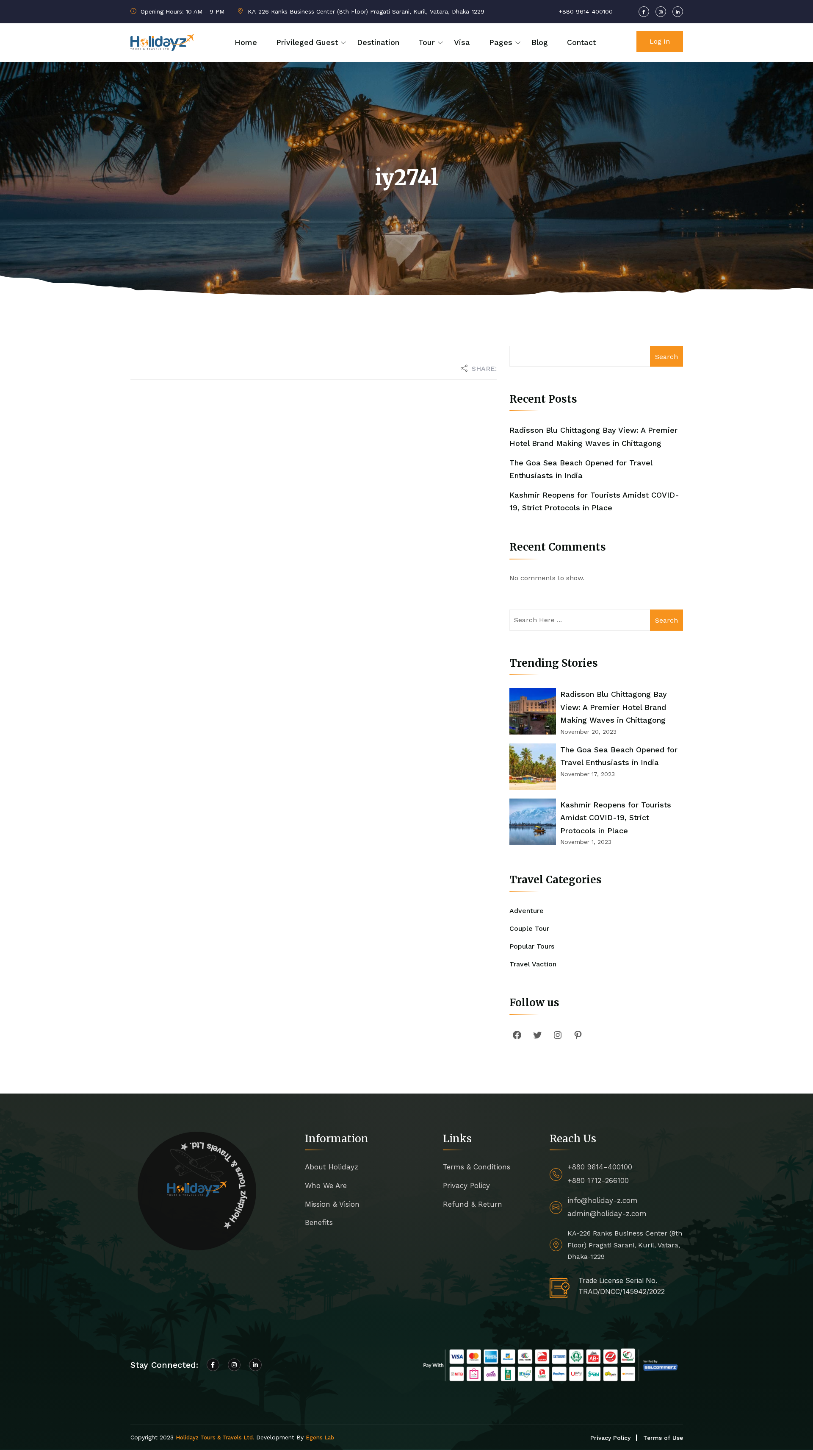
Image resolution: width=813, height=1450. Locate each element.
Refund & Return (472, 1204)
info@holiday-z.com (602, 1200)
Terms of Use (663, 1437)
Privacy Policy (466, 1185)
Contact (581, 42)
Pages (500, 42)
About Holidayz (331, 1167)
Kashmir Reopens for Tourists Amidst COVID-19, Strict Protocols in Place (615, 817)
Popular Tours (531, 946)
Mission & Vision (332, 1204)
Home (246, 42)
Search (666, 357)
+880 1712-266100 (598, 1180)
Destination (378, 42)
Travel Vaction (532, 964)
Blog (539, 42)
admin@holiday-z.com (607, 1213)
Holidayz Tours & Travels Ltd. (215, 1437)
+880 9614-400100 (599, 1167)
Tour (426, 42)
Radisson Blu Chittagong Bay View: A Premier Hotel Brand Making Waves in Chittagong (613, 707)
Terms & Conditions (476, 1167)
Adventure (526, 911)
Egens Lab (320, 1437)
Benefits (319, 1222)
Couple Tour (529, 928)
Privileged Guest (307, 42)
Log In (660, 41)
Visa (462, 42)
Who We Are (326, 1185)
